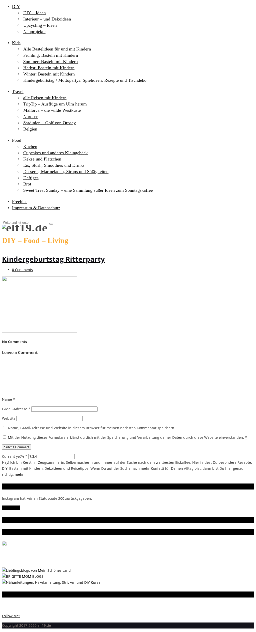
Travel (18, 91)
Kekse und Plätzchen (42, 159)
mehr (19, 474)
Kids (16, 42)
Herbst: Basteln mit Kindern (48, 67)
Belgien (30, 129)
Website (9, 418)
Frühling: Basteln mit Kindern (50, 55)
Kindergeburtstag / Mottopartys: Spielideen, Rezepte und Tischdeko (84, 80)
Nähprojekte (34, 31)
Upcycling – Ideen (40, 25)
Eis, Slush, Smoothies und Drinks (53, 165)
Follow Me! (11, 508)
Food (16, 140)
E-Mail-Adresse (16, 408)
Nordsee (30, 116)
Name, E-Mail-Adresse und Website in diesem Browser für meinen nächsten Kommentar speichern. (91, 428)
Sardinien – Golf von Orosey (49, 122)
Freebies (19, 201)
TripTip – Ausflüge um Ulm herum (55, 104)
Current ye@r (15, 456)
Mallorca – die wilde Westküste (52, 110)
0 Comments (22, 269)
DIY (16, 6)
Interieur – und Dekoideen (47, 19)
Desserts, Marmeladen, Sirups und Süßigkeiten (65, 171)
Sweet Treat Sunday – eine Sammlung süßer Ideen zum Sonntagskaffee (88, 190)
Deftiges (30, 177)
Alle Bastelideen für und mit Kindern (57, 49)
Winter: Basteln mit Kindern (49, 74)
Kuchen (30, 146)
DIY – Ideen (34, 12)
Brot (27, 184)
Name (8, 399)
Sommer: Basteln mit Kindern (50, 61)
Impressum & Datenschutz (36, 207)
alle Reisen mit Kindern (44, 97)
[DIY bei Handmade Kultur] (51, 582)
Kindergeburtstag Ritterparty (53, 259)
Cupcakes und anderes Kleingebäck (55, 152)
